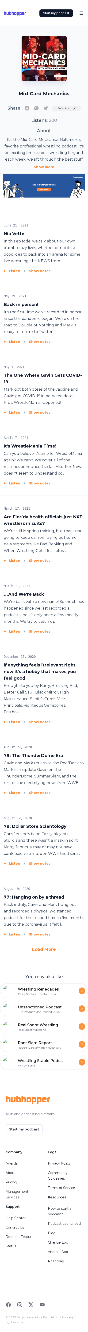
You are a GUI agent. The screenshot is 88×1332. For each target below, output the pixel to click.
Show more (44, 167)
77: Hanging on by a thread (34, 897)
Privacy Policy (59, 1163)
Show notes (39, 271)
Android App (58, 1252)
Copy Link (63, 108)
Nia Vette (14, 233)
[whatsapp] (36, 108)
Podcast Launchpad (64, 1223)
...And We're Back (24, 594)
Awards (12, 1163)
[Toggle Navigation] (81, 13)
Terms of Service (61, 1188)
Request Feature (20, 1237)
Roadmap (56, 1261)
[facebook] (27, 108)
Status (11, 1246)
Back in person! (21, 304)
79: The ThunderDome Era (33, 755)
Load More (44, 949)
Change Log (58, 1242)
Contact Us (15, 1227)
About (11, 1173)
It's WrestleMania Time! (30, 446)
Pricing (11, 1182)
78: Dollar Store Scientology (35, 826)
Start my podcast (56, 13)
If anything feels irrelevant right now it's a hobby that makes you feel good (40, 671)
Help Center (16, 1218)
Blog (52, 1233)
